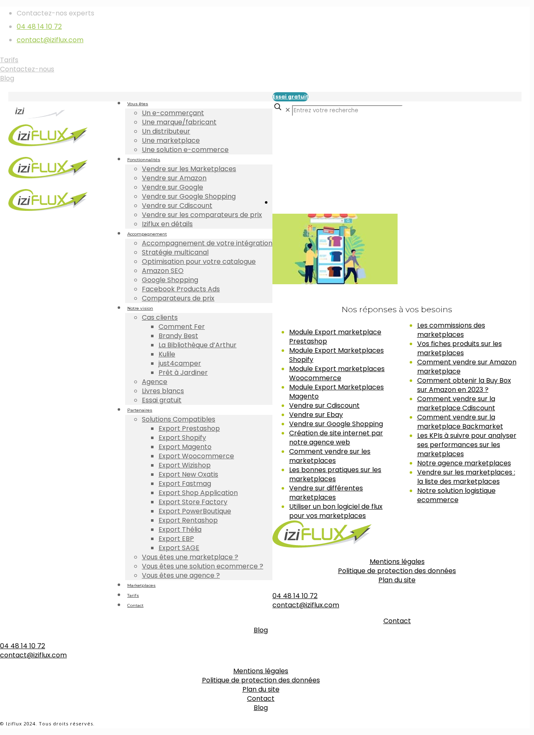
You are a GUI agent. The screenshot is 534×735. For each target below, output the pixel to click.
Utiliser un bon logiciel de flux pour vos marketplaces (336, 511)
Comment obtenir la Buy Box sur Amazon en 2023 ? (464, 385)
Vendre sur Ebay (316, 414)
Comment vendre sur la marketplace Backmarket (460, 421)
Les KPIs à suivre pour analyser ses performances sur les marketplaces (466, 445)
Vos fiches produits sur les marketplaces (459, 348)
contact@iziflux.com (50, 40)
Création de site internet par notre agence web (336, 437)
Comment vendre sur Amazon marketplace (466, 366)
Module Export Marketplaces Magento (336, 391)
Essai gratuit (290, 96)
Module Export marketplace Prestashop (335, 336)
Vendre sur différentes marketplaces (326, 492)
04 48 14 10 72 (39, 26)
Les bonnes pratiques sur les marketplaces (335, 474)
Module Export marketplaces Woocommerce (337, 373)
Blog (7, 78)
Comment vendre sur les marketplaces (329, 456)
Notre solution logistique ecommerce (456, 495)
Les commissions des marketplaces (451, 330)
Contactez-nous (27, 69)
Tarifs (9, 60)
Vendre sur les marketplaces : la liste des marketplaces (466, 476)
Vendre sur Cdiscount (324, 405)
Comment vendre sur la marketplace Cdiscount (456, 403)
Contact (397, 621)
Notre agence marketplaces (464, 463)
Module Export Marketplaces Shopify (336, 355)
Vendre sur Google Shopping (336, 424)
